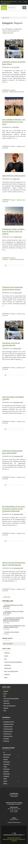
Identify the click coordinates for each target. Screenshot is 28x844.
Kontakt (25, 1)
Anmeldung (7, 665)
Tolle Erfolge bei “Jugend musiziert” (14, 175)
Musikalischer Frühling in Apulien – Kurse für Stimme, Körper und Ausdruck (13, 231)
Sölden (5, 778)
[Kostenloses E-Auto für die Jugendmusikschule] (14, 330)
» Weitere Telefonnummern (14, 822)
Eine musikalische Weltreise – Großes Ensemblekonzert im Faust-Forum (13, 122)
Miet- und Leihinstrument (11, 671)
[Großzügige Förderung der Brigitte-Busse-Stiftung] (14, 49)
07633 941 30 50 (14, 819)
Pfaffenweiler (6, 773)
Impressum (18, 837)
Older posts (6, 597)
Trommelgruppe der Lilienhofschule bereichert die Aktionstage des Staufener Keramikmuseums (13, 619)
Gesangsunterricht (7, 736)
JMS (3, 17)
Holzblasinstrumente (8, 724)
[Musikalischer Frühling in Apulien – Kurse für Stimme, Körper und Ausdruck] (14, 216)
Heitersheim (6, 764)
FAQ (5, 659)
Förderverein (7, 668)
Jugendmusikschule (8, 834)
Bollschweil (6, 757)
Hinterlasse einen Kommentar (16, 91)
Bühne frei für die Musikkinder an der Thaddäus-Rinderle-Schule (14, 626)
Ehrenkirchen (6, 761)
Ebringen (5, 759)
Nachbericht (5, 91)
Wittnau (5, 783)
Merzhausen (6, 769)
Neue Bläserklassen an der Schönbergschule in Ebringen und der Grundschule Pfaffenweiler (13, 509)
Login (20, 1)
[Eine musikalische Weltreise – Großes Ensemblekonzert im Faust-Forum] (14, 106)
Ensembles (6, 738)
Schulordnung (21, 839)
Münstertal (6, 771)
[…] (7, 82)
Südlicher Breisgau (18, 834)
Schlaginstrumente (8, 726)
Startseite (7, 653)
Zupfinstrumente (7, 733)
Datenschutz (6, 839)
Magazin (13, 90)
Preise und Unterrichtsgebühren (13, 662)
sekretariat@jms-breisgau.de (14, 804)
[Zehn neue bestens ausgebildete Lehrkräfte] (14, 384)
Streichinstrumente (8, 729)
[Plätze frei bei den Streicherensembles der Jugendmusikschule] (14, 550)
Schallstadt (6, 776)
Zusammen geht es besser (11, 632)
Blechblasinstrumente (8, 721)
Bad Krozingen (7, 754)
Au (4, 752)
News (5, 677)
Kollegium (7, 674)
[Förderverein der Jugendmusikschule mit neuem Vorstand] (14, 274)
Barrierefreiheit (13, 839)
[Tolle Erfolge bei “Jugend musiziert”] (14, 163)
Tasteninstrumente (7, 731)
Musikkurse (6, 741)
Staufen (5, 781)
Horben (5, 766)
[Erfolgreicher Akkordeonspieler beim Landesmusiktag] (14, 438)
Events (6, 656)
